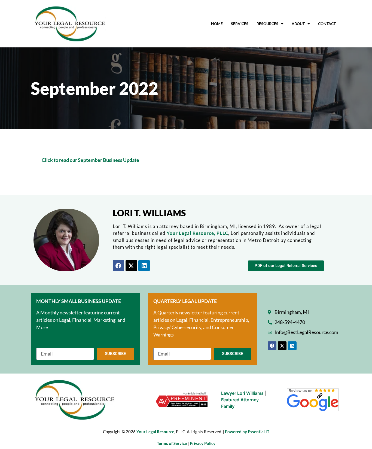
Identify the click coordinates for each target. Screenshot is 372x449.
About (298, 23)
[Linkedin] (144, 265)
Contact (327, 23)
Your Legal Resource (155, 431)
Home (217, 23)
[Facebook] (118, 265)
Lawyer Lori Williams (242, 393)
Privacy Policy (202, 443)
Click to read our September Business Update (90, 160)
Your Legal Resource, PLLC (197, 233)
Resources (267, 23)
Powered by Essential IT (247, 431)
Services (239, 23)
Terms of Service (172, 443)
